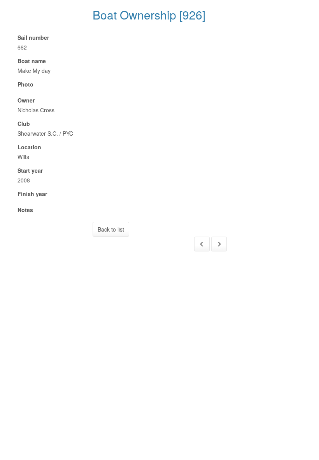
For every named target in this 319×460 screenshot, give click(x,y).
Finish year (32, 194)
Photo (25, 84)
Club (24, 123)
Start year (30, 170)
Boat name (32, 61)
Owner (26, 100)
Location (29, 147)
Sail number (33, 37)
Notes (25, 210)
